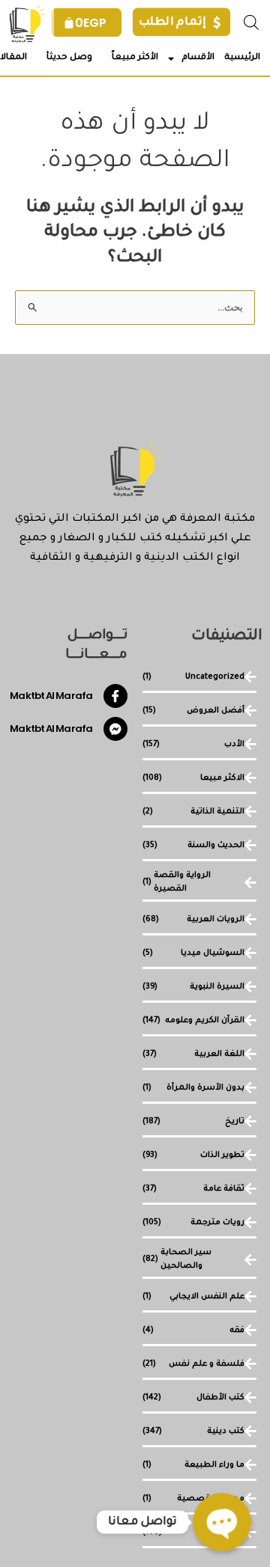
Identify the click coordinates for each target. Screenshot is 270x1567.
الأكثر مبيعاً (135, 58)
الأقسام (198, 58)
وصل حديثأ (69, 58)
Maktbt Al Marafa (51, 695)
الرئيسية (242, 58)
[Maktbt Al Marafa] (116, 696)
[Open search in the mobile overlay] (251, 22)
